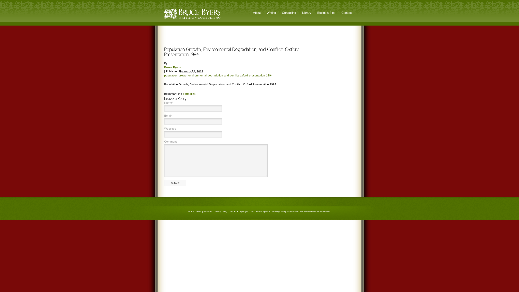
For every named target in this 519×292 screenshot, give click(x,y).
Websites (170, 128)
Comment (170, 141)
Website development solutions (315, 211)
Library (306, 12)
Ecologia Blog (326, 12)
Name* (168, 102)
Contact (346, 12)
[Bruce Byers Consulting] (192, 19)
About (199, 211)
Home (191, 211)
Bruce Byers (172, 67)
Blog (225, 211)
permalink (189, 93)
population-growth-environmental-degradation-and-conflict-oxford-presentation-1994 (218, 75)
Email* (168, 115)
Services (207, 211)
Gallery (217, 211)
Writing (271, 12)
